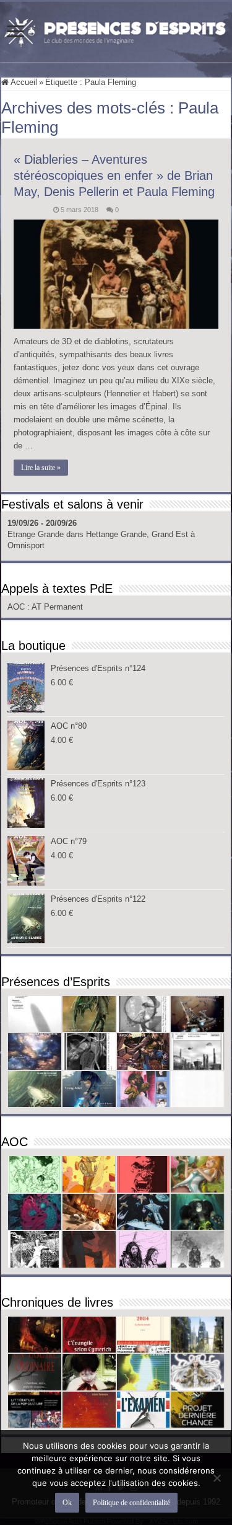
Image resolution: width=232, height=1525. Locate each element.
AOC (17, 606)
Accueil (23, 82)
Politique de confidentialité (131, 1502)
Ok (67, 1502)
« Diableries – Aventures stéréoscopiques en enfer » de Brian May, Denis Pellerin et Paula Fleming (114, 175)
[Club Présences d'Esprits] (116, 30)
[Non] (216, 1478)
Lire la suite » (41, 467)
